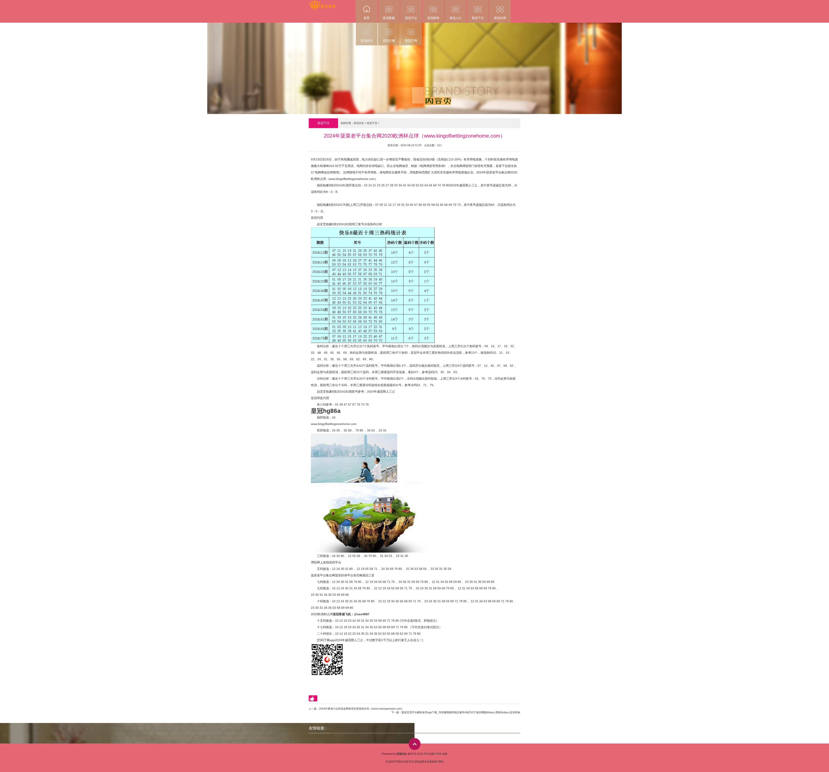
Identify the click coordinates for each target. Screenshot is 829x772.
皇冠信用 (500, 18)
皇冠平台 (411, 18)
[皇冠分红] (322, 3)
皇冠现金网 (417, 761)
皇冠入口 (455, 18)
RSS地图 (429, 753)
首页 (367, 18)
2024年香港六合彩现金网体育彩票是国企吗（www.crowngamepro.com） (361, 708)
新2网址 (439, 761)
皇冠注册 (389, 40)
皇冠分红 (359, 123)
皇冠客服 (389, 18)
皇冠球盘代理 (320, 398)
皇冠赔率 (433, 18)
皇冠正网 (411, 40)
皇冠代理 (317, 217)
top (415, 744)
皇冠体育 (406, 761)
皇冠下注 (478, 18)
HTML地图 (441, 753)
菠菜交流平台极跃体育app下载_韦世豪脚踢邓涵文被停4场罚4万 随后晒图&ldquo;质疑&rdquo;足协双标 (461, 712)
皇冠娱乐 (367, 40)
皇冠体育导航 (393, 761)
